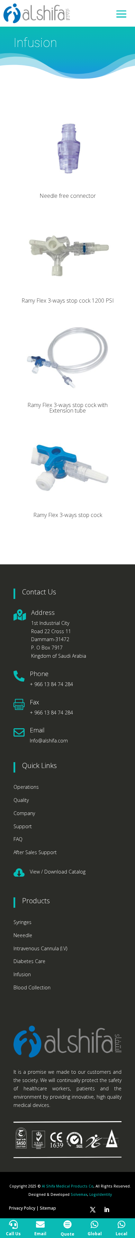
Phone (39, 673)
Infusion (22, 974)
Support (23, 826)
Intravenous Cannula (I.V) (40, 948)
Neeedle (23, 935)
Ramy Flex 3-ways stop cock (67, 515)
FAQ (18, 839)
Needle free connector (67, 196)
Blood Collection (32, 987)
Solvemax (79, 1194)
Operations (26, 787)
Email (37, 730)
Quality (21, 800)
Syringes (23, 922)
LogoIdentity (100, 1194)
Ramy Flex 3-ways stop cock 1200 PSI (67, 300)
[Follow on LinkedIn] (106, 1209)
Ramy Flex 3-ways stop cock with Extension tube (67, 407)
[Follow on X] (92, 1209)
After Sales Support (35, 852)
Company (24, 813)
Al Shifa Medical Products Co (67, 1186)
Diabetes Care (29, 961)
